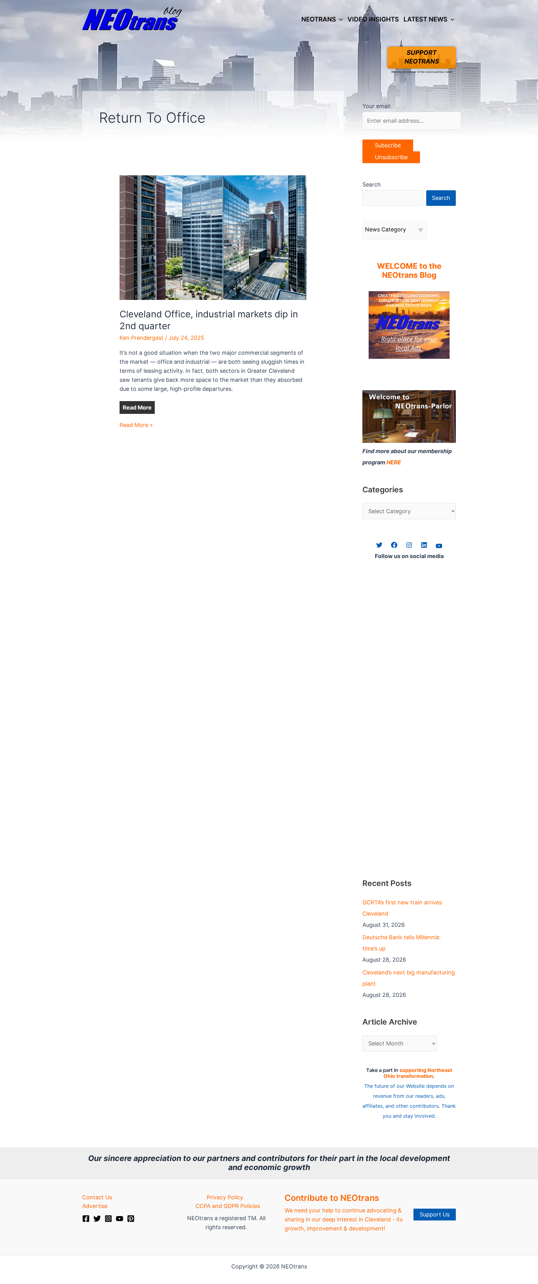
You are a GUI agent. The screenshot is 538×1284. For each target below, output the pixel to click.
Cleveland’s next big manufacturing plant (408, 978)
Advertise (94, 1206)
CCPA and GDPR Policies (228, 1206)
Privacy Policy (225, 1197)
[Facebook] (86, 1218)
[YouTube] (119, 1218)
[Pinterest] (130, 1218)
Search (371, 184)
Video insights (373, 19)
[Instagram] (108, 1218)
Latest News (425, 19)
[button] (339, 19)
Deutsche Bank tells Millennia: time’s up (401, 943)
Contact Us (97, 1197)
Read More (137, 407)
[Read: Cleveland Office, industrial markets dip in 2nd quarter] (213, 237)
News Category (385, 229)
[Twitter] (97, 1218)
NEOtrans (318, 19)
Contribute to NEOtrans (332, 1198)
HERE (393, 462)
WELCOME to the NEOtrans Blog (409, 270)
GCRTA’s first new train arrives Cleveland (402, 908)
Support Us (435, 1214)
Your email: (376, 106)
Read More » (136, 425)
